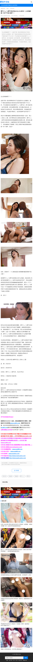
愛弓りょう (22, 476)
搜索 (26, 657)
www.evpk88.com (17, 449)
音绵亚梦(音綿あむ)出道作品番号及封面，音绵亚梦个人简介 (16, 575)
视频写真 (25, 660)
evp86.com (4, 427)
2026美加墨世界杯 (4, 5)
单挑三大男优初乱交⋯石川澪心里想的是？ (12, 649)
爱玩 (6, 482)
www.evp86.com (15, 423)
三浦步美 (10, 476)
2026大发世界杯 (13, 5)
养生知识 (12, 8)
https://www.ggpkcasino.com (17, 458)
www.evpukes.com (14, 453)
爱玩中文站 (4, 2)
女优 (16, 660)
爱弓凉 (28, 476)
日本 (14, 660)
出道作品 (20, 660)
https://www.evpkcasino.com (17, 455)
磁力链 (10, 660)
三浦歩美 (16, 476)
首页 (8, 8)
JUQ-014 (4, 476)
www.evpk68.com (15, 451)
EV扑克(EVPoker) (8, 417)
